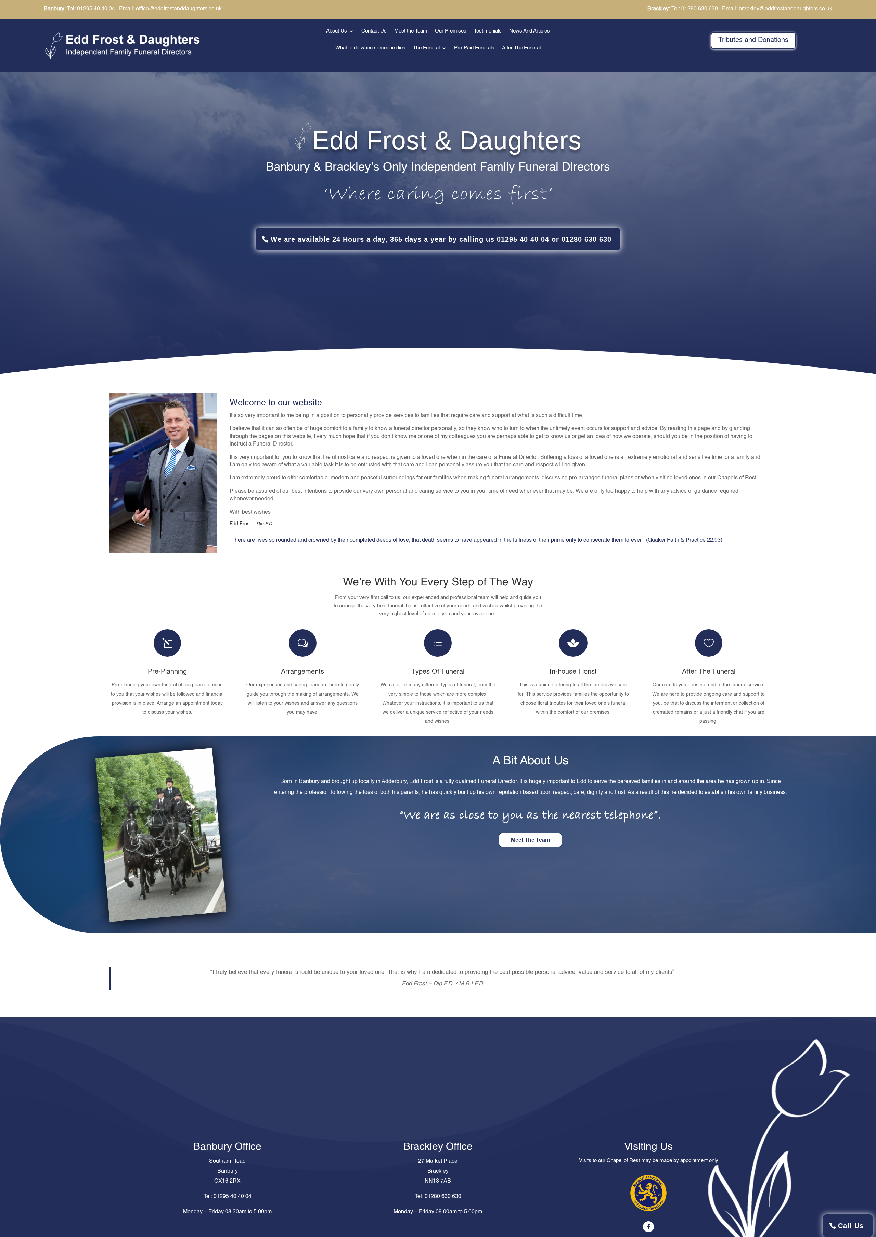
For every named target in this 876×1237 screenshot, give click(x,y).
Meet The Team (530, 840)
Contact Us (374, 31)
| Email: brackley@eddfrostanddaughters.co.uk (775, 9)
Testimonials (488, 31)
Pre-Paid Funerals (474, 48)
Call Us (851, 1225)
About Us (336, 31)
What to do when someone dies (370, 48)
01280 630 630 (443, 1196)
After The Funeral (521, 48)
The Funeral (426, 48)
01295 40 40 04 (233, 1196)
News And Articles (529, 31)
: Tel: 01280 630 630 (682, 9)
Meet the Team (410, 31)
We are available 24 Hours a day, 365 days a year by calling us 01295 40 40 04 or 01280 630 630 (441, 239)
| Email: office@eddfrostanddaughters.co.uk (169, 9)
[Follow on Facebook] (648, 1226)
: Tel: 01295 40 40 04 (79, 9)
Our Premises (450, 31)
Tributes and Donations (753, 40)
